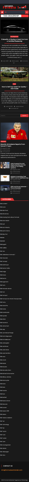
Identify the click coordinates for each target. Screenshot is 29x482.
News (3, 387)
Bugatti (4, 244)
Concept (4, 261)
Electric (4, 278)
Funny (4, 302)
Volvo (3, 455)
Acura (3, 207)
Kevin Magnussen (7, 336)
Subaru (4, 414)
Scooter (4, 407)
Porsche (4, 390)
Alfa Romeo (5, 214)
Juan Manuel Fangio (7, 333)
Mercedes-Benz (6, 370)
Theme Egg (24, 480)
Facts (3, 285)
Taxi (3, 421)
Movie (3, 384)
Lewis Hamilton (6, 353)
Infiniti (4, 319)
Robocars (4, 404)
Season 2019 (5, 411)
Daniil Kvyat (5, 265)
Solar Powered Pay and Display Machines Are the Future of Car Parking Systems (18, 166)
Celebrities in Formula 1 (8, 254)
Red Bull (4, 397)
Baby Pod (4, 234)
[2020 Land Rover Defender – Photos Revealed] (5, 188)
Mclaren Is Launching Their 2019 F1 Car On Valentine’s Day (19, 177)
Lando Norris (5, 350)
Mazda (4, 363)
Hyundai (4, 316)
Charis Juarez (15, 61)
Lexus (3, 356)
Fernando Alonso (7, 288)
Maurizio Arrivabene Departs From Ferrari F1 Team (13, 145)
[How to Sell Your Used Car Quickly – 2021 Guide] (14, 74)
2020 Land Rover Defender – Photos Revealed (19, 187)
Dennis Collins (6, 268)
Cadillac (4, 248)
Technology (5, 424)
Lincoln (4, 360)
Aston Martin (5, 220)
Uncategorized (14, 36)
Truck (3, 435)
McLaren (4, 367)
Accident (4, 203)
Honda (4, 309)
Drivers (4, 275)
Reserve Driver (6, 401)
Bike (3, 237)
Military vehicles (6, 377)
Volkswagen (5, 452)
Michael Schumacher (8, 373)
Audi (3, 224)
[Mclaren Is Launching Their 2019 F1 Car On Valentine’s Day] (5, 178)
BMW (3, 241)
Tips (3, 428)
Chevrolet (5, 258)
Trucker (4, 438)
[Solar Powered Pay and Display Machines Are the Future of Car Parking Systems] (5, 165)
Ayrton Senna (6, 231)
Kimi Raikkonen (6, 339)
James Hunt (5, 326)
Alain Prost (5, 210)
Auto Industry (6, 227)
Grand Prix (5, 305)
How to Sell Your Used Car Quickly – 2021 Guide (14, 88)
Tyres (3, 441)
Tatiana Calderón (7, 418)
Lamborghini (5, 343)
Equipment (5, 282)
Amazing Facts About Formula (10, 217)
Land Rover (5, 346)
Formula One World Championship (12, 299)
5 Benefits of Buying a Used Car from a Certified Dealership (14, 40)
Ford (3, 292)
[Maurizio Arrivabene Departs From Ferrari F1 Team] (14, 131)
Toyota (4, 431)
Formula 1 (3, 141)
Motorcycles (5, 380)
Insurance (5, 322)
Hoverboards (5, 312)
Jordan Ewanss (19, 106)
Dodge (4, 271)
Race (3, 394)
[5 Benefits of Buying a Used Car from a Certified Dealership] (14, 27)
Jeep (3, 329)
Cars (14, 84)
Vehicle (4, 448)
